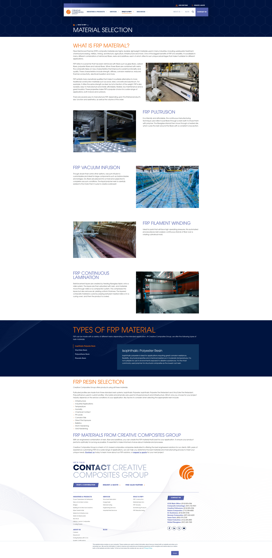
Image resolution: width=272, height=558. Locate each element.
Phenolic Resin (80, 358)
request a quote (140, 452)
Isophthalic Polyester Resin (85, 346)
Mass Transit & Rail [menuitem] (78, 510)
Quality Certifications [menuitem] (79, 540)
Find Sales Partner (134, 485)
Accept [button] (175, 553)
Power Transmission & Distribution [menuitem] (83, 499)
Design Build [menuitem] (106, 502)
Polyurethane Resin (82, 354)
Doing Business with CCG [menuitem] (80, 538)
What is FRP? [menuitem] (138, 497)
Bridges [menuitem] (75, 505)
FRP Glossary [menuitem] (137, 505)
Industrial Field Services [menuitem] (110, 510)
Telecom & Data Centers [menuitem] (80, 502)
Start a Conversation (85, 485)
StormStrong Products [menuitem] (139, 507)
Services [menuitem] (106, 497)
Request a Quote (110, 485)
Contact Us (202, 12)
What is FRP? (82, 25)
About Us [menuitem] (77, 530)
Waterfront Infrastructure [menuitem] (80, 513)
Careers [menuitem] (75, 532)
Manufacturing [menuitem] (107, 505)
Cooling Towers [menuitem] (77, 524)
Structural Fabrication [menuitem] (109, 499)
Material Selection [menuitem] (138, 502)
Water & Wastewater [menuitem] (79, 516)
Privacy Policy (148, 548)
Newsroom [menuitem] (76, 535)
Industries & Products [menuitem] (82, 497)
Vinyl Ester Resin (81, 350)
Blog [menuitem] (105, 530)
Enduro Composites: (175, 510)
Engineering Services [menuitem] (109, 507)
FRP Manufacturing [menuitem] (139, 510)
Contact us (90, 452)
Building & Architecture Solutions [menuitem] (83, 507)
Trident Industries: (174, 520)
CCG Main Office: (174, 503)
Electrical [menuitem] (76, 518)
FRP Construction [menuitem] (138, 499)
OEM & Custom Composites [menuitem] (81, 521)
